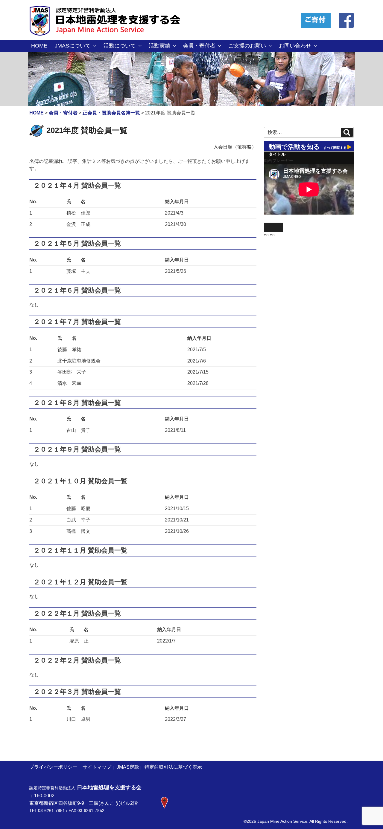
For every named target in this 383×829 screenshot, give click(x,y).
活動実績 (159, 46)
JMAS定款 (128, 767)
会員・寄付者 (199, 46)
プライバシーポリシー (53, 767)
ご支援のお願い (247, 46)
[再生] (273, 227)
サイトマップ (97, 767)
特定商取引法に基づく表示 (173, 767)
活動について (120, 46)
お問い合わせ (295, 46)
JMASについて (73, 46)
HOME (39, 46)
